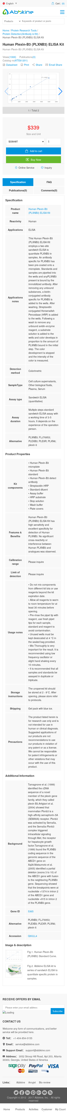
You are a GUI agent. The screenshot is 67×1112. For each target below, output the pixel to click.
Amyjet (32, 1082)
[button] (60, 91)
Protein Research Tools (24, 30)
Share (39, 64)
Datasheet (11, 64)
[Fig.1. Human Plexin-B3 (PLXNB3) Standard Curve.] (33, 87)
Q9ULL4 (32, 936)
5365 (31, 911)
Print (26, 64)
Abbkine (20, 1082)
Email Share (55, 64)
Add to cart (36, 151)
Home (6, 30)
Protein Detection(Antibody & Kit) (20, 34)
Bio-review (44, 1082)
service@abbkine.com (27, 1044)
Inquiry (48, 167)
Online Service (26, 167)
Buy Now (36, 159)
